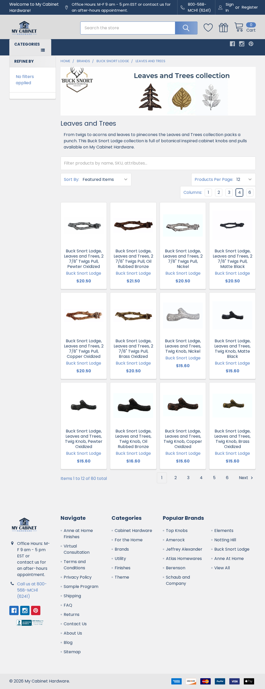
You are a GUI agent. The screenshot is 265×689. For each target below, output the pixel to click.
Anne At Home (229, 559)
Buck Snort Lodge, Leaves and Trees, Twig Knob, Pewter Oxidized (83, 439)
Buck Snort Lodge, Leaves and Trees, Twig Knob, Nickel (183, 346)
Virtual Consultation (77, 549)
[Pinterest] (251, 43)
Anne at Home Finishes (78, 534)
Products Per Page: (214, 179)
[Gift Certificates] (226, 27)
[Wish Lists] (211, 27)
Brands (122, 549)
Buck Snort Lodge (231, 549)
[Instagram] (241, 43)
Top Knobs (177, 531)
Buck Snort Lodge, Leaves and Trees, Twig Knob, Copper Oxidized (183, 439)
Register (250, 7)
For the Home (129, 540)
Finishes (122, 568)
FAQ (68, 605)
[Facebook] (232, 43)
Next (244, 478)
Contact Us (75, 624)
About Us (73, 633)
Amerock (175, 540)
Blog (68, 642)
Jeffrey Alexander (184, 549)
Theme (122, 577)
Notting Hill (225, 540)
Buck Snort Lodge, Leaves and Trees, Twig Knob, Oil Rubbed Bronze (133, 439)
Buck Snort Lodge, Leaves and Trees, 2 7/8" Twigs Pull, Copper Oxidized (84, 348)
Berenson (175, 568)
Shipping (72, 596)
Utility (120, 559)
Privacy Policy (78, 577)
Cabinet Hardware (133, 531)
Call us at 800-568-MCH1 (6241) (32, 590)
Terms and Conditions (75, 565)
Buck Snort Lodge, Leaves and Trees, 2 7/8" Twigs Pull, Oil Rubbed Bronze (133, 258)
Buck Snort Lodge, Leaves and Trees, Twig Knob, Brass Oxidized (232, 439)
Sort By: (71, 179)
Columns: (192, 192)
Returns (71, 614)
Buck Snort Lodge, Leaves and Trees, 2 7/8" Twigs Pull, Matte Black (232, 258)
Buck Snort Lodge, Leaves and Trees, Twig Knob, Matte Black (232, 348)
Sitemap (72, 652)
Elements (223, 531)
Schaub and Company (178, 580)
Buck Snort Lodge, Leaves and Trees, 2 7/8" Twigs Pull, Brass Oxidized (133, 348)
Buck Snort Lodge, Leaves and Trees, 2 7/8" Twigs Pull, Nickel (183, 258)
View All (222, 568)
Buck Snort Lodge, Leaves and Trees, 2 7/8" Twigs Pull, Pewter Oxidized (84, 258)
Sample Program (81, 586)
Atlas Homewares (184, 559)
